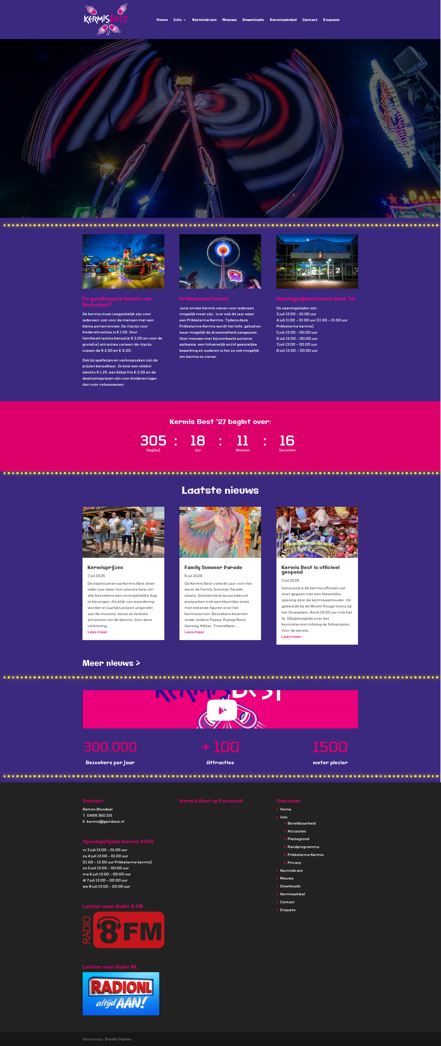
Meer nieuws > (111, 663)
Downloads (253, 19)
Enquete (331, 19)
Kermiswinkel (283, 19)
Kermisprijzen (105, 568)
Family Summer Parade (213, 568)
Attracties (297, 831)
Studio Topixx (118, 1039)
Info (177, 19)
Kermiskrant (204, 19)
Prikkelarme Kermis (306, 854)
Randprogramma (303, 846)
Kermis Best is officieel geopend (310, 570)
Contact (309, 19)
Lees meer (97, 632)
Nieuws (229, 19)
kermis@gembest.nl (105, 821)
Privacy (294, 862)
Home (162, 19)
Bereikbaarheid (302, 823)
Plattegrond (298, 839)
